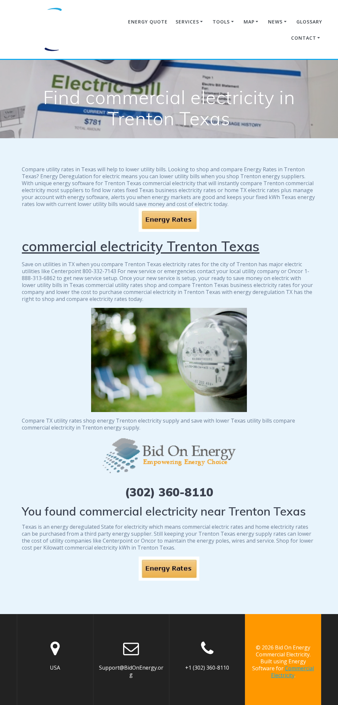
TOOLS (221, 22)
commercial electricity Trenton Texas (140, 246)
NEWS (275, 22)
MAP (249, 22)
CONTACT (303, 38)
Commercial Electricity (292, 672)
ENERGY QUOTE (148, 22)
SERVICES (187, 22)
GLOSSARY (309, 22)
